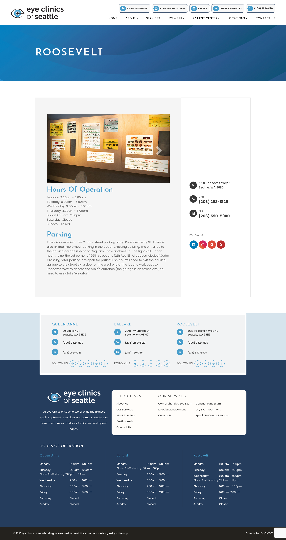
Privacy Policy (108, 533)
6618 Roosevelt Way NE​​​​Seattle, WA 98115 (215, 185)
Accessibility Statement (83, 533)
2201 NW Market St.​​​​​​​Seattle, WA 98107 (137, 333)
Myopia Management (172, 409)
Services (153, 18)
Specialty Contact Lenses (212, 415)
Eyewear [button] (175, 18)
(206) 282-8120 (263, 8)
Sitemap (123, 533)
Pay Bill (202, 8)
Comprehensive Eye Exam (175, 403)
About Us (122, 403)
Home (113, 18)
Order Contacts (231, 8)
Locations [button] (236, 18)
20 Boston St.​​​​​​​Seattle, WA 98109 (74, 333)
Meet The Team (127, 415)
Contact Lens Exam (208, 403)
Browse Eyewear (137, 8)
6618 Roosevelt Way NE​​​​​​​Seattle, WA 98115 (203, 333)
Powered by (252, 533)
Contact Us (265, 18)
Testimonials (125, 421)
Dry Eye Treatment (208, 409)
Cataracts (165, 415)
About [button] (130, 18)
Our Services (125, 409)
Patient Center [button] (205, 18)
